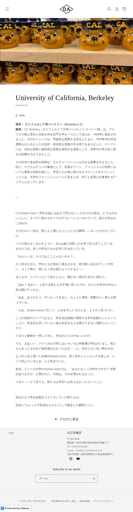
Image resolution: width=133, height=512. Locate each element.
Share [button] (22, 115)
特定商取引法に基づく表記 (64, 501)
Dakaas (25, 508)
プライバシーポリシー (103, 501)
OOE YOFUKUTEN (36, 501)
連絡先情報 (84, 501)
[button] (7, 9)
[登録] (93, 479)
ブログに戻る (69, 419)
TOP (11, 433)
